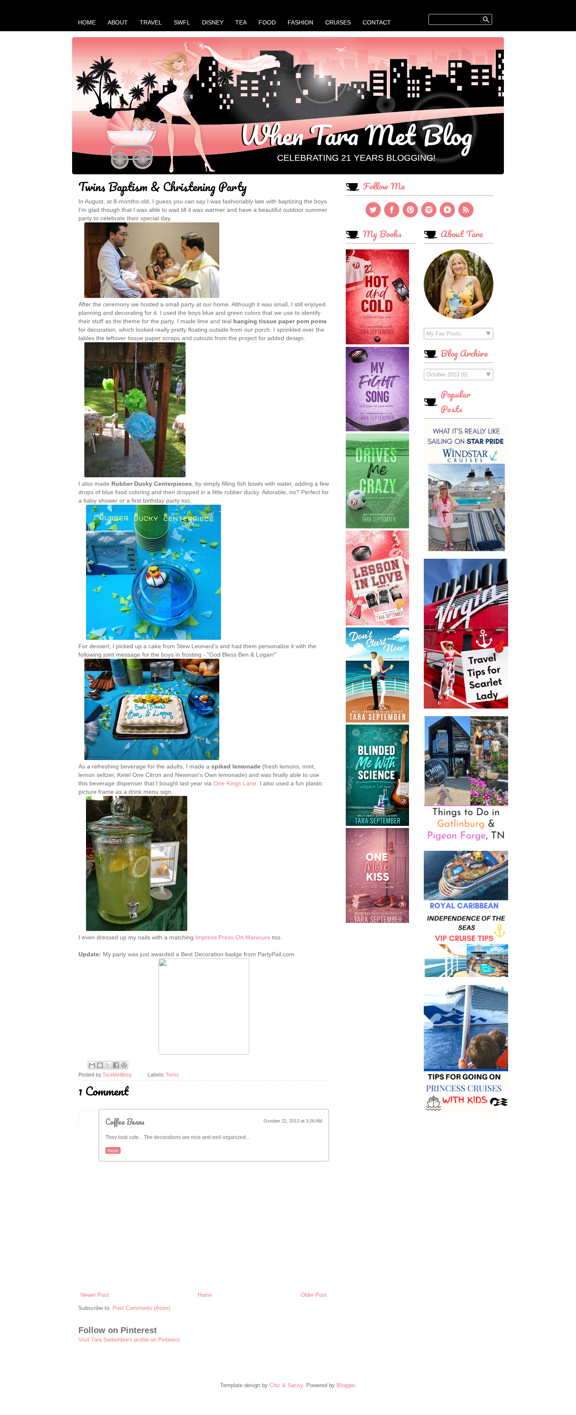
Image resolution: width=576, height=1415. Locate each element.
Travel (151, 22)
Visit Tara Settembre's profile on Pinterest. (130, 1340)
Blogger (345, 1385)
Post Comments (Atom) (141, 1308)
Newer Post (95, 1295)
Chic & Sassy (286, 1385)
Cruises (338, 22)
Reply (113, 1150)
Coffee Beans (125, 1122)
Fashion (300, 22)
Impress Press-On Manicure (232, 937)
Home (87, 22)
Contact (377, 22)
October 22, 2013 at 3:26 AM (293, 1120)
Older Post (314, 1295)
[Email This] (92, 1065)
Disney (212, 22)
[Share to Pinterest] (124, 1065)
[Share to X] (108, 1065)
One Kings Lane (234, 783)
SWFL (182, 22)
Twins (172, 1074)
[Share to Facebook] (116, 1065)
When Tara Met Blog (356, 134)
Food (267, 22)
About (118, 22)
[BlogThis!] (100, 1065)
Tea (241, 22)
